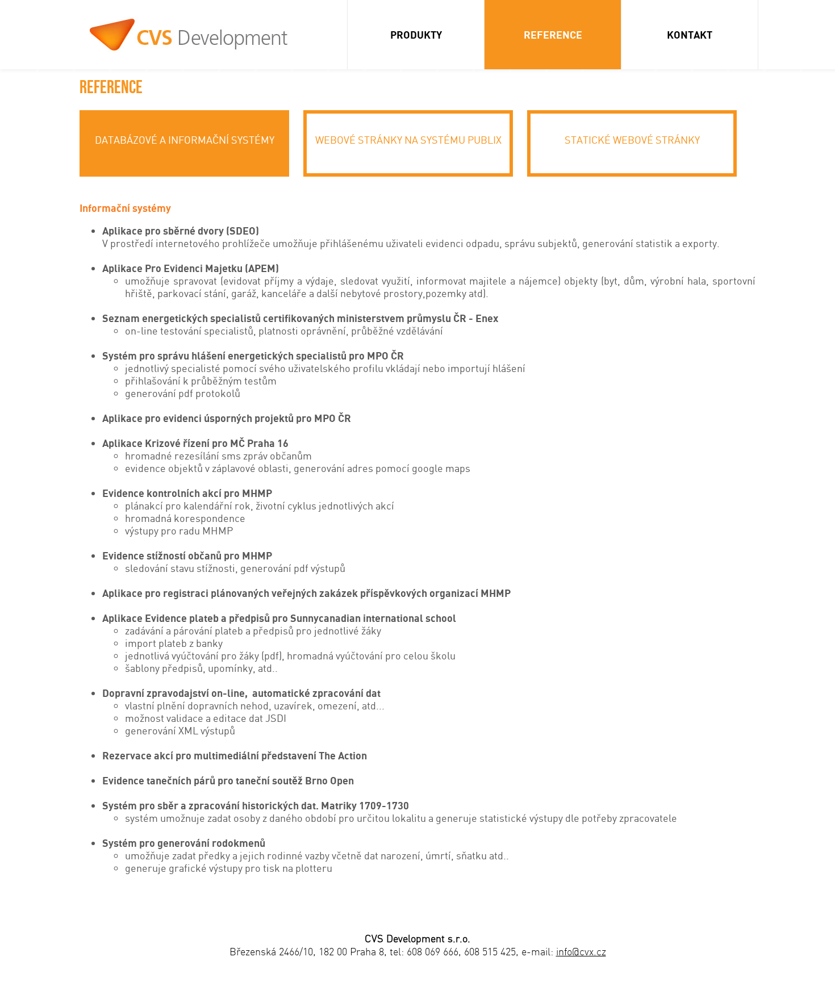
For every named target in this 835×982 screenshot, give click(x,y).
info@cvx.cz (581, 951)
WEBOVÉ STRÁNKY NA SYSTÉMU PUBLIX (408, 139)
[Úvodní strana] (190, 37)
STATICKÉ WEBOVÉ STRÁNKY (632, 139)
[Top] (746, 956)
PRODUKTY (416, 34)
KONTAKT (689, 34)
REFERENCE (553, 34)
